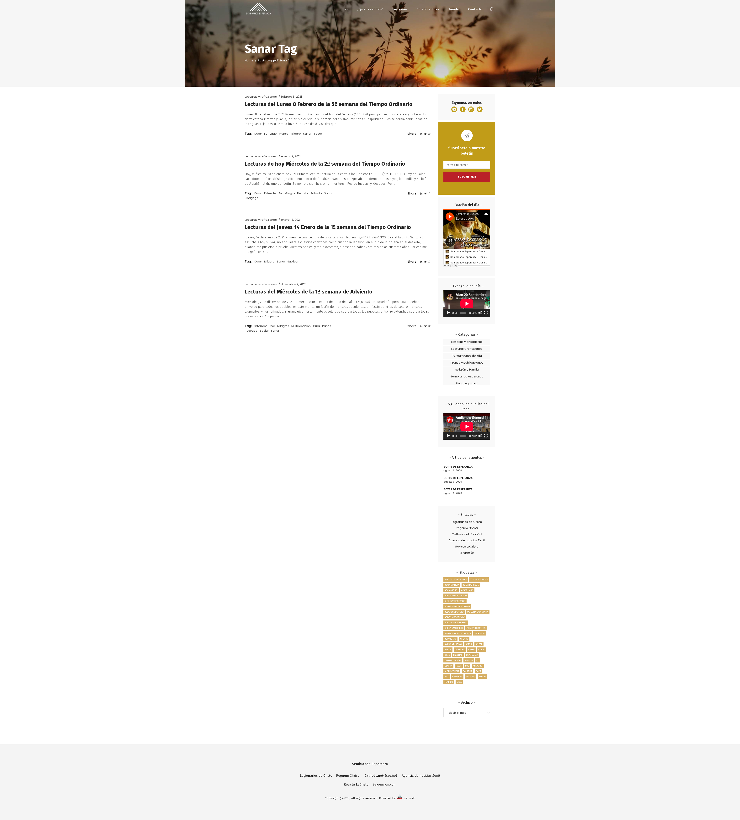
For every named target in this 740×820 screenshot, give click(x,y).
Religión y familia (467, 369)
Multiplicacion (301, 326)
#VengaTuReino (453, 644)
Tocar (318, 134)
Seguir (482, 676)
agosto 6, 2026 (452, 470)
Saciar (264, 331)
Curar (258, 134)
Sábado (316, 193)
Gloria (448, 665)
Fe (265, 134)
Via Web (409, 798)
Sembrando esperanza (467, 376)
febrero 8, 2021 (291, 97)
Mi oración (467, 553)
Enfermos (260, 326)
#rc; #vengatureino (456, 622)
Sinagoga (251, 198)
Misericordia (452, 671)
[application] (466, 303)
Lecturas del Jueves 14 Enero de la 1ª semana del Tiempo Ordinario (328, 227)
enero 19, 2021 (291, 156)
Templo (449, 681)
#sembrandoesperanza (458, 633)
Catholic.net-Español (467, 534)
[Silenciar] (480, 313)
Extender (270, 193)
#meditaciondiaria (477, 611)
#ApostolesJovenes (456, 579)
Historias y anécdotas (467, 342)
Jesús (459, 665)
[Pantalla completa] (486, 313)
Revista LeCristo (466, 546)
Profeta (470, 676)
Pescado (251, 331)
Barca (448, 649)
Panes (326, 326)
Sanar (307, 134)
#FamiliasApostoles (456, 595)
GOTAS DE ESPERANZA (458, 466)
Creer (471, 649)
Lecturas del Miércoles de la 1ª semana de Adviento (309, 291)
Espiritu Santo (453, 660)
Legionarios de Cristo (467, 522)
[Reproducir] (448, 313)
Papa (478, 671)
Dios (447, 654)
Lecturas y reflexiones (261, 97)
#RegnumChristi (454, 627)
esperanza (472, 654)
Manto (283, 134)
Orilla (316, 326)
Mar (272, 326)
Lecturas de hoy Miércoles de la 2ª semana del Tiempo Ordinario (325, 164)
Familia (469, 660)
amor (469, 644)
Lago (273, 134)
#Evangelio (451, 590)
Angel (479, 644)
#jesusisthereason (455, 600)
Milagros (283, 326)
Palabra (467, 671)
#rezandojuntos (475, 627)
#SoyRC (464, 638)
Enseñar (457, 654)
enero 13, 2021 (291, 220)
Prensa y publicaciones (467, 363)
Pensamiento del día (467, 356)
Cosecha (460, 649)
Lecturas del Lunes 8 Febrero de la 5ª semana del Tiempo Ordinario (329, 104)
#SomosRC (450, 638)
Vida (459, 681)
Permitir (302, 193)
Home (249, 60)
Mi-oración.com (384, 784)
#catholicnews (479, 579)
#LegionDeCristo (454, 611)
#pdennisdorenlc (455, 617)
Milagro (296, 134)
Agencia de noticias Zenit (467, 540)
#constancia (452, 584)
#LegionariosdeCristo (457, 606)
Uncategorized (467, 383)
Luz (467, 665)
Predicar (457, 676)
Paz (447, 676)
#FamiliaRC (467, 590)
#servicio (479, 633)
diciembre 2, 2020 (293, 284)
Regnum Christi (467, 528)
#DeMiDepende (471, 584)
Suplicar (293, 261)
